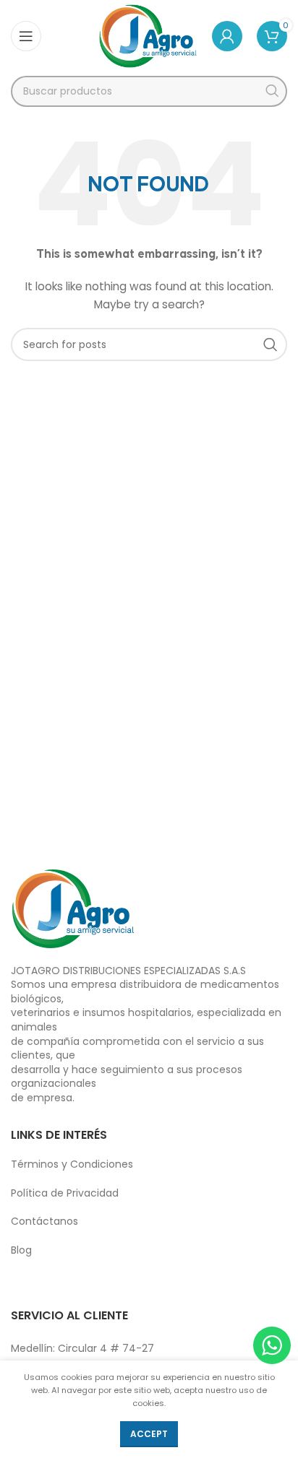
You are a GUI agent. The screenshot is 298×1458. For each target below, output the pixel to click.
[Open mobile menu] (26, 36)
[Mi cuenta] (227, 36)
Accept (149, 1434)
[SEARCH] (271, 91)
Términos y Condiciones (72, 1164)
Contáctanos (44, 1221)
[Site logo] (147, 35)
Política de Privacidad (65, 1193)
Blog (21, 1250)
